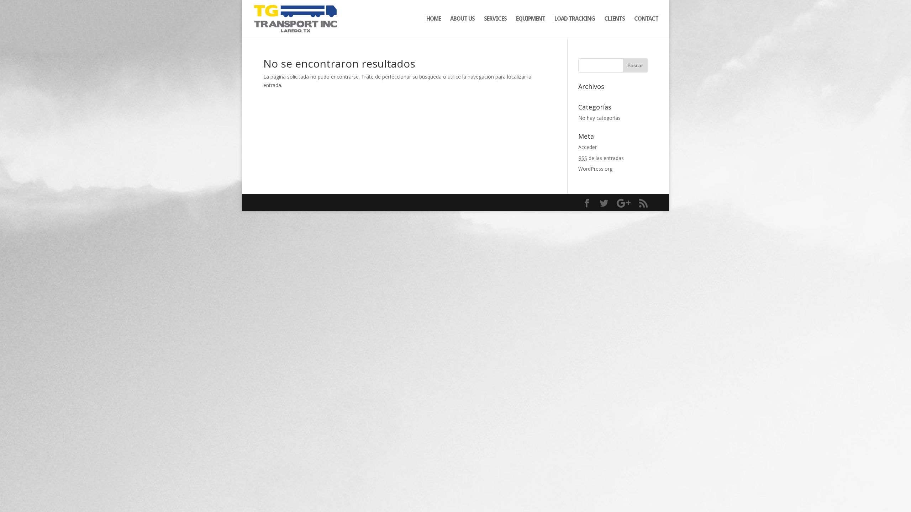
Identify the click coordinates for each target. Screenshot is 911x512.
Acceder (587, 147)
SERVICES (495, 19)
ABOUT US (462, 19)
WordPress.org (595, 168)
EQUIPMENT (530, 19)
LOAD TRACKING (574, 19)
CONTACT (646, 19)
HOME (433, 19)
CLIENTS (614, 19)
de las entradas (601, 158)
